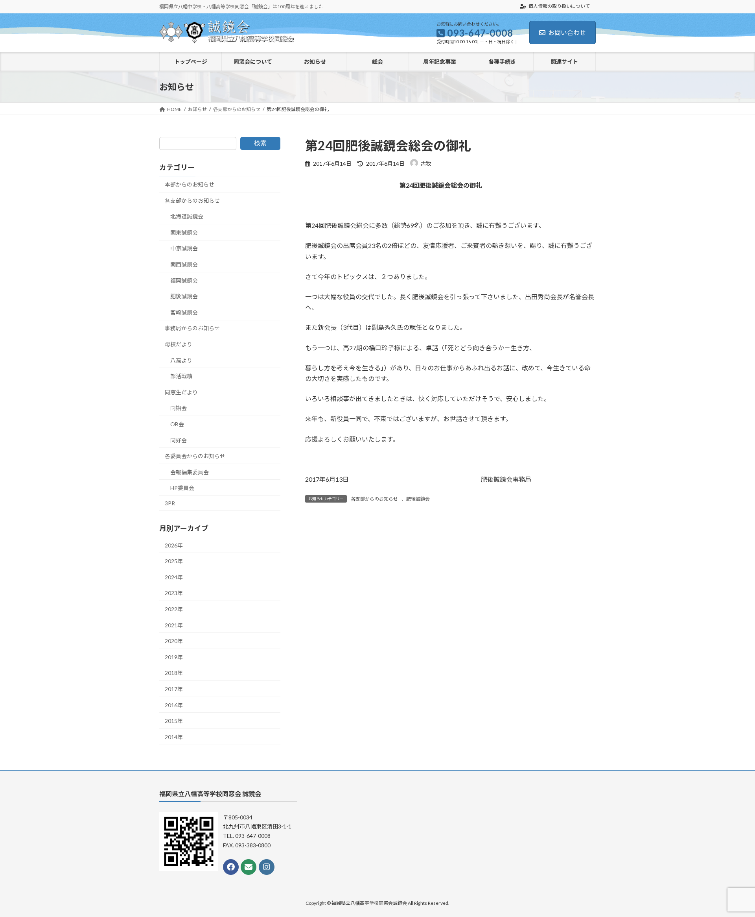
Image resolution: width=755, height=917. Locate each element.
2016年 (174, 705)
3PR (170, 503)
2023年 (174, 593)
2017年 (174, 689)
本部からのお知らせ (189, 184)
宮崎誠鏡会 (184, 312)
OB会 (177, 424)
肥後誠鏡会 (418, 499)
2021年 (174, 625)
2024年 (174, 577)
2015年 (174, 721)
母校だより (178, 344)
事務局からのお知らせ (192, 328)
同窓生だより (181, 392)
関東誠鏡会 (184, 232)
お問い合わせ (567, 32)
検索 (260, 143)
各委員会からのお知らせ (195, 456)
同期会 (178, 408)
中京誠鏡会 (184, 248)
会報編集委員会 (189, 472)
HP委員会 (182, 488)
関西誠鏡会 (184, 264)
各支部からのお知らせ (374, 499)
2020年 (174, 641)
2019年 (174, 657)
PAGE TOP (730, 881)
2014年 (174, 737)
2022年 (174, 609)
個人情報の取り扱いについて (559, 6)
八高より (181, 360)
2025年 (174, 561)
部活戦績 (181, 376)
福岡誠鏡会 (184, 280)
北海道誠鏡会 (186, 216)
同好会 (178, 440)
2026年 (174, 545)
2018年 (174, 673)
